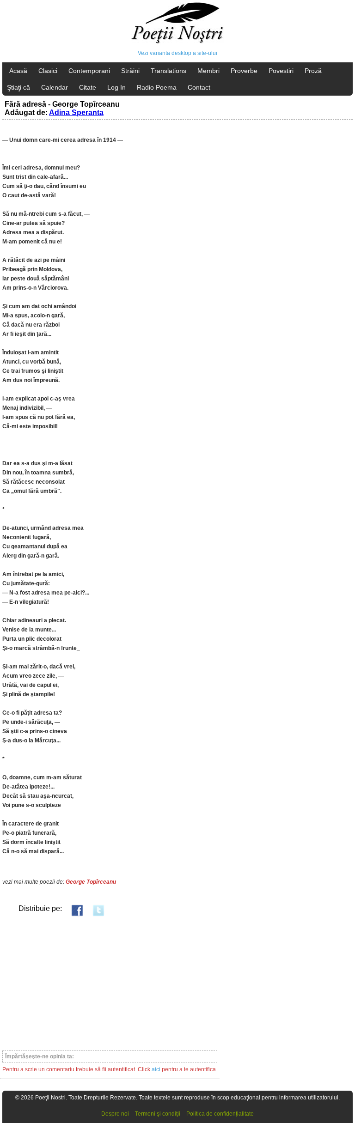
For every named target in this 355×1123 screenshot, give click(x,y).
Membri (208, 70)
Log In (116, 87)
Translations (168, 70)
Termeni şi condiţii (157, 1114)
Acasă (18, 70)
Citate (87, 87)
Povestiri (281, 70)
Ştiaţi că (18, 87)
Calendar (54, 87)
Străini (130, 70)
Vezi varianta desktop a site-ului (177, 53)
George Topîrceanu (91, 882)
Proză (313, 70)
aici (156, 1069)
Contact (199, 87)
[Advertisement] (110, 983)
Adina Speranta (76, 112)
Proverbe (244, 70)
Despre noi (115, 1114)
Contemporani (89, 70)
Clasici (47, 70)
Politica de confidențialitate (220, 1114)
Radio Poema (157, 87)
